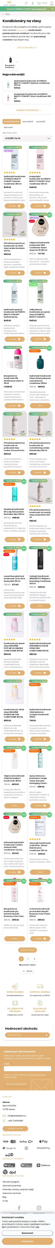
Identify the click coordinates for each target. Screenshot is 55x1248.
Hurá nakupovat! (39, 9)
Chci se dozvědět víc (26, 47)
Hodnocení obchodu (12, 1193)
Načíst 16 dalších (27, 950)
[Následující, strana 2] (27, 958)
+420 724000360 (15, 1120)
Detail (40, 405)
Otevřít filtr (12, 138)
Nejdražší (40, 122)
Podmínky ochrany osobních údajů (18, 1189)
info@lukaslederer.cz (17, 1115)
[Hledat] (26, 3)
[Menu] (52, 3)
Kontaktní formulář (15, 1128)
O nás (5, 1201)
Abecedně (8, 127)
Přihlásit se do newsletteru (16, 1084)
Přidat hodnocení (14, 1035)
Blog (4, 1197)
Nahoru (29, 971)
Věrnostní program (11, 1182)
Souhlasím (27, 1241)
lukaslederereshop (19, 1213)
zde (37, 1227)
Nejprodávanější (11, 122)
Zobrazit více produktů (27, 110)
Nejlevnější (28, 122)
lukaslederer (39, 1213)
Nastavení (27, 1233)
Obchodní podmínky (12, 1185)
